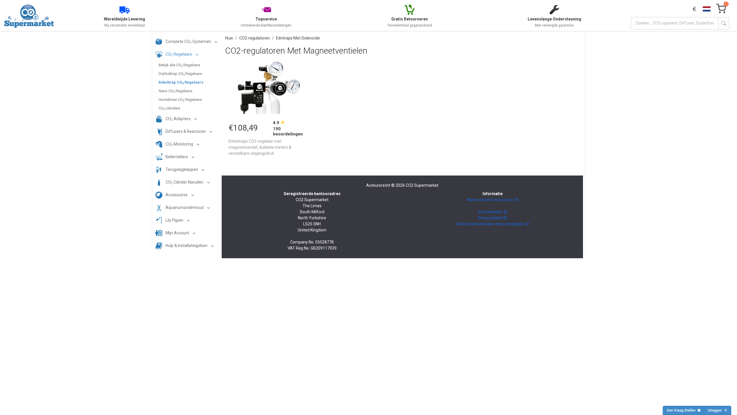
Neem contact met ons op (490, 199)
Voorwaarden (491, 212)
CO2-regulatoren (254, 38)
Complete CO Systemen (188, 42)
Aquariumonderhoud (184, 207)
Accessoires (177, 195)
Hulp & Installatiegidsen (186, 245)
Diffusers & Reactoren (186, 131)
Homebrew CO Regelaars (180, 99)
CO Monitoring (179, 144)
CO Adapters (178, 119)
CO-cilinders (169, 108)
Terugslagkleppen (182, 169)
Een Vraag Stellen (682, 410)
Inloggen (715, 410)
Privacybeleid (490, 218)
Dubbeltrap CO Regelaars (180, 73)
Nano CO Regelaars (175, 91)
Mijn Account (177, 233)
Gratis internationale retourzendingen (490, 224)
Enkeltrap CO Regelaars (181, 82)
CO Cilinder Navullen (184, 182)
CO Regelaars (179, 54)
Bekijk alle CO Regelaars (179, 65)
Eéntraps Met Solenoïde (298, 38)
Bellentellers (177, 156)
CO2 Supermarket (422, 185)
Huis (229, 38)
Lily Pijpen (174, 220)
